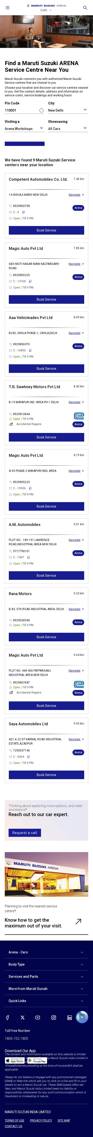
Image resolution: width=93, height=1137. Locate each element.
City (51, 103)
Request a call (24, 833)
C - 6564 (18, 756)
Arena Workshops (19, 129)
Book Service (46, 230)
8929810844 (21, 414)
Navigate (74, 194)
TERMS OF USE (14, 1120)
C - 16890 (19, 350)
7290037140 (21, 750)
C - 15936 (19, 488)
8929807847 (21, 682)
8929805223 (21, 482)
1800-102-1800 (16, 1038)
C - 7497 (18, 557)
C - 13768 (19, 281)
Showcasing (57, 121)
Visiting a (12, 121)
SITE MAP (64, 1120)
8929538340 (21, 620)
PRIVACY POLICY (41, 1120)
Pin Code (12, 103)
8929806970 (21, 344)
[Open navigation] (7, 7)
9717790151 (21, 551)
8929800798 (21, 206)
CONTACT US (13, 1126)
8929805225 (21, 275)
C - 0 (16, 212)
